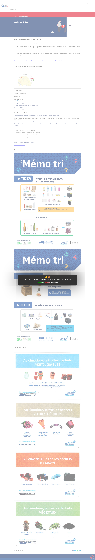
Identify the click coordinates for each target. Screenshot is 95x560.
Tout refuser (47, 282)
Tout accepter (41, 282)
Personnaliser (54, 282)
